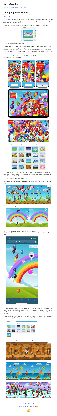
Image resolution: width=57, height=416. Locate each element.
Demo (12, 7)
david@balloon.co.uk (28, 403)
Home (4, 7)
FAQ (8, 7)
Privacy (25, 406)
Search (25, 7)
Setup (20, 7)
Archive (21, 406)
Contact (16, 7)
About (32, 406)
